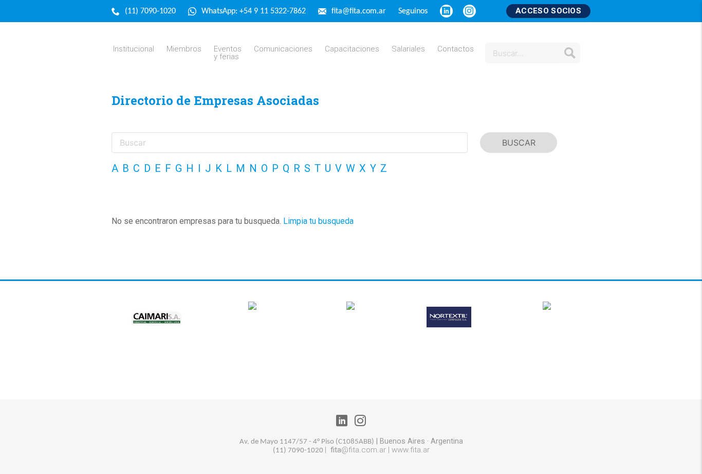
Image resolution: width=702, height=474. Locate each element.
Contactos (455, 49)
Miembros (184, 49)
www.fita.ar (411, 449)
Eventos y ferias (228, 53)
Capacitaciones (352, 49)
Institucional (133, 49)
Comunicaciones (283, 49)
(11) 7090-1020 (151, 11)
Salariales (408, 49)
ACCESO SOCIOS (548, 10)
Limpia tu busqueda (318, 221)
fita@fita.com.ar (359, 11)
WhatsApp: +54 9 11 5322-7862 (254, 11)
